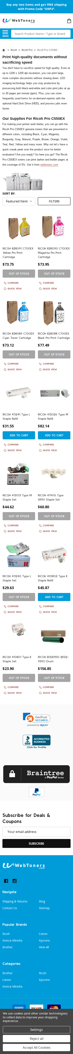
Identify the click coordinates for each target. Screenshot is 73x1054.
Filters (54, 201)
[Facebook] (6, 881)
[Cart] (69, 21)
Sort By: (8, 193)
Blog (42, 901)
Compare (13, 282)
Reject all (36, 1038)
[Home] (4, 50)
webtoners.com (49, 164)
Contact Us (9, 908)
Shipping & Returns (14, 901)
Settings (36, 1029)
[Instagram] (14, 881)
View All (44, 947)
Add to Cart (19, 435)
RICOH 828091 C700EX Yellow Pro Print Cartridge (18, 253)
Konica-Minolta (12, 940)
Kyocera (44, 940)
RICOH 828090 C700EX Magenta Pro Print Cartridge (54, 253)
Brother (7, 947)
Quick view (15, 288)
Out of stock (19, 273)
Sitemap (44, 908)
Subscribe (36, 843)
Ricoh (6, 934)
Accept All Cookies (36, 1047)
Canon (43, 934)
